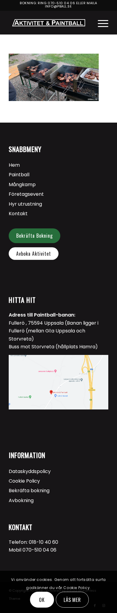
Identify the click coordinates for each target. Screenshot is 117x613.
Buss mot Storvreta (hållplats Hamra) (53, 346)
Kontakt (18, 213)
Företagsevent (26, 194)
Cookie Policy (24, 481)
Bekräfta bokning (29, 490)
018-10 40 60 (43, 542)
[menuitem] (100, 22)
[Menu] (100, 22)
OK (42, 599)
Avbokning (21, 500)
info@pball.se (58, 6)
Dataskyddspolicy (30, 471)
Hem (14, 165)
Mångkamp (22, 184)
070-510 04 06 (61, 3)
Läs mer (72, 599)
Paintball (19, 174)
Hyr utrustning (25, 204)
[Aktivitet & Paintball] (48, 22)
